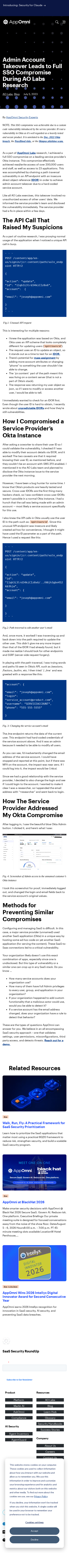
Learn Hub (50, 1411)
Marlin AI (19, 1405)
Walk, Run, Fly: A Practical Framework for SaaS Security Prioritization (34, 1125)
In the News (12, 1287)
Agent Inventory (19, 1433)
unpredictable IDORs (31, 408)
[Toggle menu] (64, 22)
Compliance (19, 1417)
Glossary (50, 1417)
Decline (34, 1539)
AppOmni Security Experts (22, 117)
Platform (19, 1399)
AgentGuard (18, 1439)
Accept (34, 1530)
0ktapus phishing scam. (51, 141)
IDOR (35, 179)
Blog (17, 94)
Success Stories (50, 1429)
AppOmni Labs (26, 152)
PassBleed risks (23, 141)
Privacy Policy (40, 1496)
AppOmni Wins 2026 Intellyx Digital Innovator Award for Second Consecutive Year (34, 1296)
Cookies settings (34, 1522)
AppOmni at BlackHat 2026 (23, 1202)
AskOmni (18, 1411)
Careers (50, 1451)
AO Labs (8, 94)
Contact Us (50, 1457)
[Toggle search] (57, 22)
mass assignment (45, 357)
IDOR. (56, 353)
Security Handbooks (50, 1423)
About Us (50, 1445)
